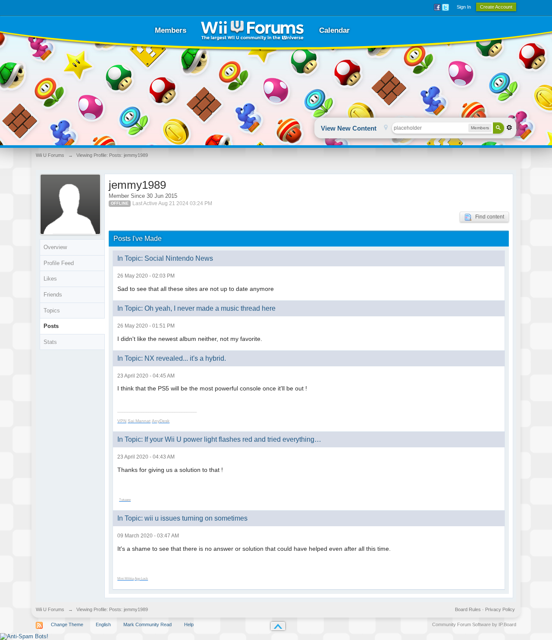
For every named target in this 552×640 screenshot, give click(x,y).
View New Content (348, 128)
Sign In (464, 6)
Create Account (496, 6)
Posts (51, 326)
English (103, 624)
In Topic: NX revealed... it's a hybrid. (171, 358)
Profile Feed (59, 263)
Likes (50, 278)
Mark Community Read (147, 624)
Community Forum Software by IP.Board (474, 624)
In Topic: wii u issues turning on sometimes (182, 518)
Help (189, 624)
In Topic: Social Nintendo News (165, 258)
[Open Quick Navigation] (386, 128)
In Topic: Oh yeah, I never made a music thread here (196, 308)
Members (170, 30)
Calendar (334, 30)
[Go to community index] (252, 30)
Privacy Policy (500, 609)
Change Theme (67, 624)
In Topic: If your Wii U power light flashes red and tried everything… (219, 439)
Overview (55, 247)
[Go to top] (278, 626)
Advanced (509, 127)
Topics (52, 310)
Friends (53, 294)
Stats (50, 342)
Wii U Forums (50, 609)
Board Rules (468, 609)
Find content (487, 217)
